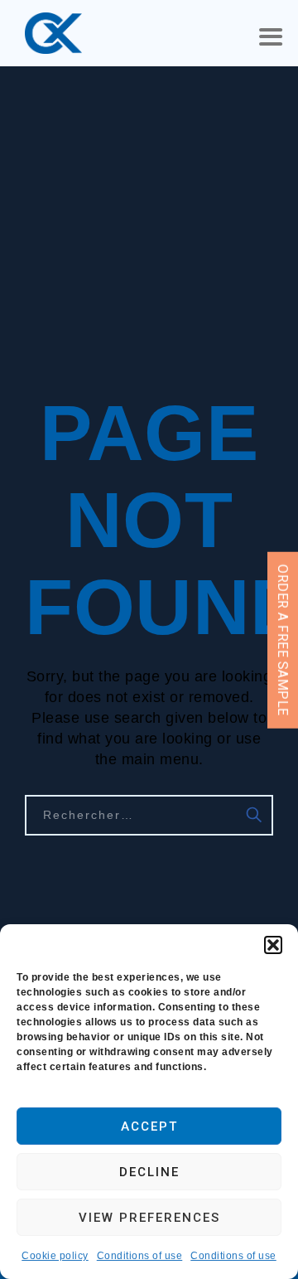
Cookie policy (55, 1256)
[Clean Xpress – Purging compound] (53, 33)
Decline (149, 1172)
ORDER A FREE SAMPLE (283, 639)
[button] (273, 945)
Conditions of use (140, 1256)
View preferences (149, 1217)
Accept (149, 1126)
